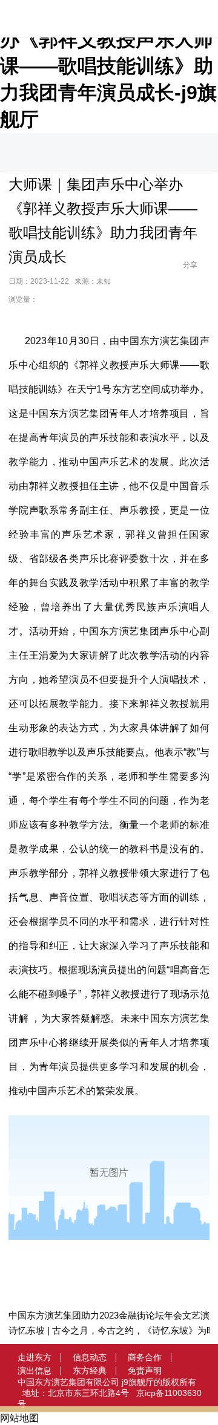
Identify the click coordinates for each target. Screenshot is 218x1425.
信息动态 (90, 1357)
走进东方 (34, 1357)
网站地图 (19, 1418)
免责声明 (145, 1370)
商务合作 (145, 1357)
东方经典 (90, 1370)
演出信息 (34, 1370)
